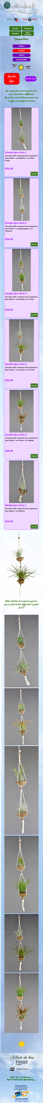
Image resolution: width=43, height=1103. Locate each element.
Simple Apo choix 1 (15, 505)
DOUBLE (21, 51)
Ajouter (34, 174)
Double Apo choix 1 (16, 152)
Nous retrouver (27, 33)
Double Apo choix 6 (16, 434)
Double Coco (31, 78)
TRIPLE (21, 55)
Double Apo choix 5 (16, 364)
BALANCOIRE (21, 60)
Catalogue (28, 28)
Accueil (15, 28)
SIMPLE (21, 46)
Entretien (15, 33)
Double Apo (12, 78)
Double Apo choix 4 (16, 293)
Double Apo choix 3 (16, 223)
